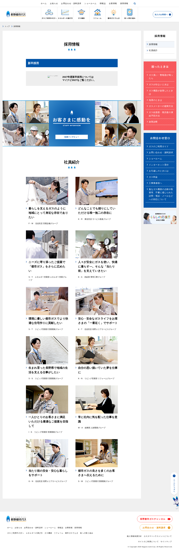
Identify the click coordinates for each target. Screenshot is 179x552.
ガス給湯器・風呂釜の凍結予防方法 (161, 114)
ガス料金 (153, 177)
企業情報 (113, 3)
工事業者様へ (155, 183)
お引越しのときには (159, 171)
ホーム (44, 3)
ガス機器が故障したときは (161, 92)
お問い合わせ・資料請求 (161, 152)
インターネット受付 (159, 165)
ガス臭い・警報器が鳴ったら (161, 77)
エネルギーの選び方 (34, 533)
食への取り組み (86, 533)
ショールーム (90, 3)
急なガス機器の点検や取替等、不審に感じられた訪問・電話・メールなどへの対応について (161, 194)
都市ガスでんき (71, 533)
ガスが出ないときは (159, 84)
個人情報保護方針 (134, 536)
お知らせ (54, 3)
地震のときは (155, 100)
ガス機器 (48, 533)
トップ (7, 26)
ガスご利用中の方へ (15, 533)
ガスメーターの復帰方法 (161, 106)
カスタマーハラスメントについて (158, 536)
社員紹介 (153, 50)
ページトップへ (174, 490)
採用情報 (124, 3)
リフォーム (58, 533)
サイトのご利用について (148, 542)
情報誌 (103, 3)
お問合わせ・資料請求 (71, 3)
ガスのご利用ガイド (159, 146)
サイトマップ (166, 542)
